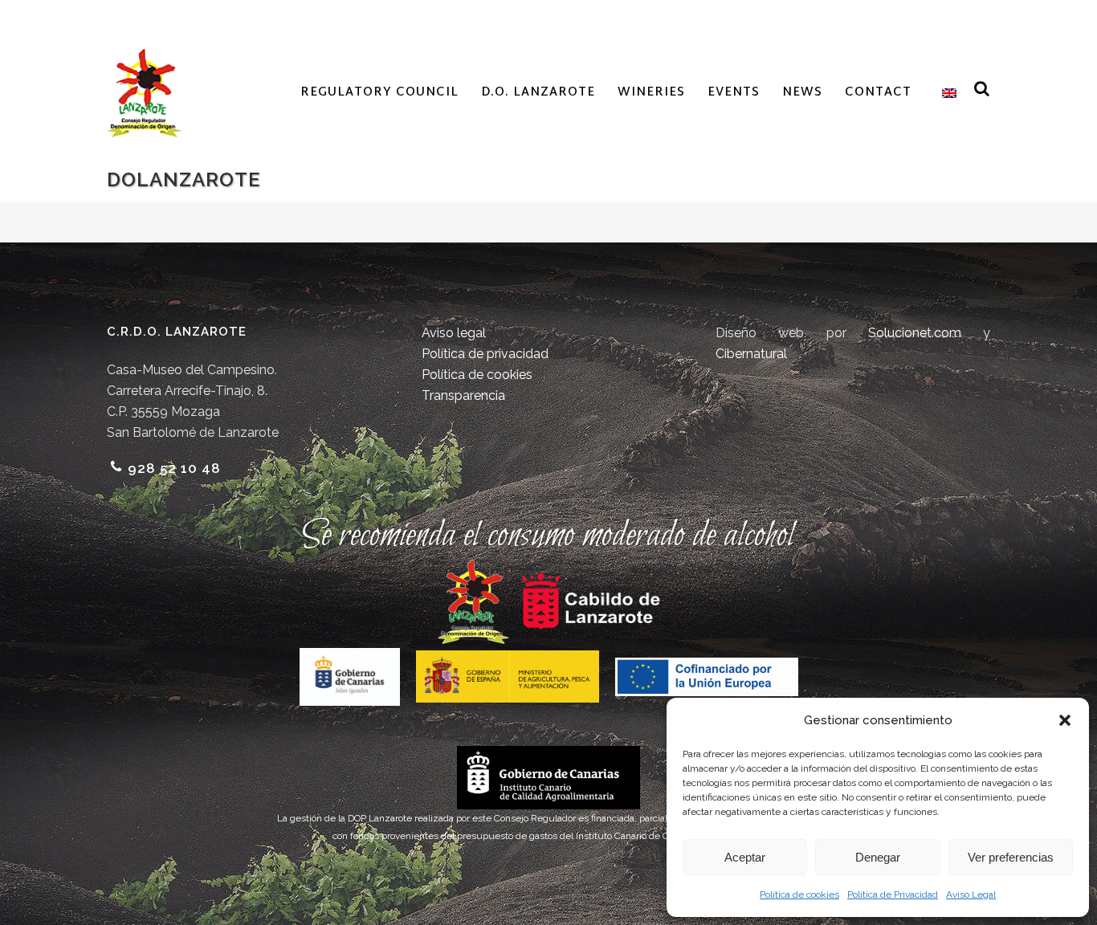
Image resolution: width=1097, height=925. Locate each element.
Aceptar (744, 857)
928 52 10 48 (174, 468)
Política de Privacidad (892, 894)
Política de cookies (799, 894)
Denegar (877, 857)
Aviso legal (454, 332)
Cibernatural (751, 353)
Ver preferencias (1011, 857)
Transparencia (463, 395)
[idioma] (945, 93)
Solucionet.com (914, 332)
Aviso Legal (971, 894)
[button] (1065, 720)
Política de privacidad (485, 353)
